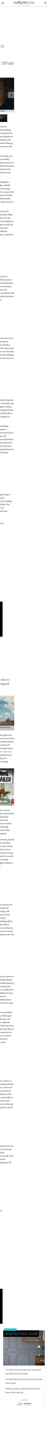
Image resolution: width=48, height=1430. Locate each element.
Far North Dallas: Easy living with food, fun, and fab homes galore (23, 1381)
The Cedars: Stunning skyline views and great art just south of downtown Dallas (23, 1372)
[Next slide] (11, 95)
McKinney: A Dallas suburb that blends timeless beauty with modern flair (22, 1391)
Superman (7, 751)
